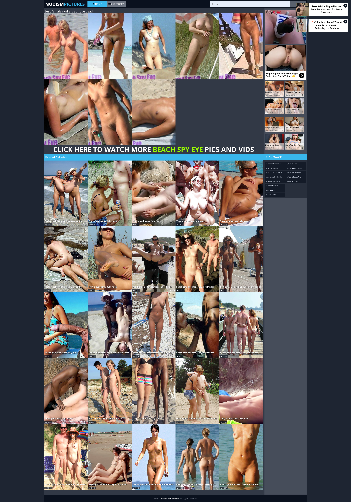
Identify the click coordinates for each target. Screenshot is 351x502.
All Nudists (271, 190)
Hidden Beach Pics (274, 164)
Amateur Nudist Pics (274, 177)
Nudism (65, 4)
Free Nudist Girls (273, 181)
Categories (117, 4)
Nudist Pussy (292, 164)
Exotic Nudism (272, 186)
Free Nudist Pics (273, 168)
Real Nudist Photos (295, 168)
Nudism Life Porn (294, 172)
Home (98, 4)
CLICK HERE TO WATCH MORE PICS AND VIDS (153, 149)
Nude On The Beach (274, 172)
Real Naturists (293, 181)
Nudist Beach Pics (294, 177)
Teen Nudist (271, 194)
